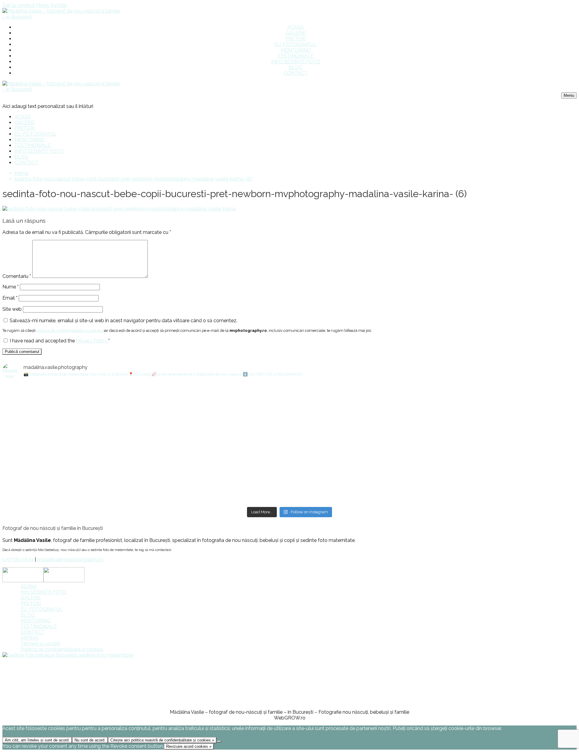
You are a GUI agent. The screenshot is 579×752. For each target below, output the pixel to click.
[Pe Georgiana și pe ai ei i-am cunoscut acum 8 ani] (481, 470)
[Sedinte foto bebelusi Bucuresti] (67, 655)
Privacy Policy (92, 341)
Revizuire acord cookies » (188, 746)
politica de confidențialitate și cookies (69, 330)
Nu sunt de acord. (90, 740)
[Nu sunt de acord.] (219, 741)
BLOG (27, 615)
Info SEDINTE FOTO (44, 592)
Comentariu (16, 276)
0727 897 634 (17, 559)
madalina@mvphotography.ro (70, 559)
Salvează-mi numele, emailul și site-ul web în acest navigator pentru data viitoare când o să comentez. (123, 320)
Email (9, 298)
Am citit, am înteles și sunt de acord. (37, 740)
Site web (12, 309)
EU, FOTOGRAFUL (42, 609)
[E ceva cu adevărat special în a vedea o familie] (290, 411)
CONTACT (32, 632)
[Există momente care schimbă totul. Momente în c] (481, 402)
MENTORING (35, 621)
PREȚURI (31, 603)
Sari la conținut (18, 5)
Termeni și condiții (40, 644)
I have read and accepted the (60, 341)
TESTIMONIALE (39, 626)
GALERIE (31, 598)
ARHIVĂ (30, 638)
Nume (10, 287)
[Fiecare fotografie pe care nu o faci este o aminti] (290, 462)
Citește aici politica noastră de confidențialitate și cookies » (162, 740)
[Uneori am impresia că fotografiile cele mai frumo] (97, 394)
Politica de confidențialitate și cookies (62, 649)
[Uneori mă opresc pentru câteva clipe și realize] (97, 464)
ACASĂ (29, 586)
